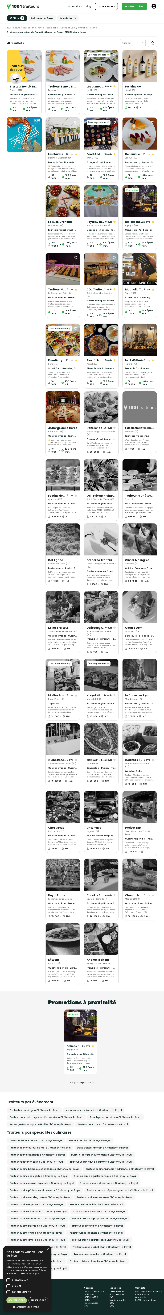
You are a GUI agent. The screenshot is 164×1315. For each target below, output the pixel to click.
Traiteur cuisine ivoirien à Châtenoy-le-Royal (99, 1211)
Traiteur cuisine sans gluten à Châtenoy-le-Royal (39, 1176)
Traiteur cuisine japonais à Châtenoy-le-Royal (95, 1232)
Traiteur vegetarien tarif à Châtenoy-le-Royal (36, 1161)
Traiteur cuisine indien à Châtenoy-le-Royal (97, 1225)
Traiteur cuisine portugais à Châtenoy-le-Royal (37, 1225)
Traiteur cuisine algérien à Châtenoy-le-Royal (36, 1204)
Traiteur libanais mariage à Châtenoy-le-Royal (37, 1154)
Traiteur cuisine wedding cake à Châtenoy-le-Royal (40, 1197)
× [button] (47, 1249)
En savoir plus (32, 1273)
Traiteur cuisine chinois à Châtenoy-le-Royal (36, 1232)
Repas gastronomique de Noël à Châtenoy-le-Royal (40, 1124)
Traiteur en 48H (106, 6)
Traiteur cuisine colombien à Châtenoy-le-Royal (98, 1261)
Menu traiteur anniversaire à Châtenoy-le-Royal (94, 1110)
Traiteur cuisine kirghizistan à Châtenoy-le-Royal (100, 1239)
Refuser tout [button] (38, 1300)
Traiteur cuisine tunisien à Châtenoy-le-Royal (96, 1204)
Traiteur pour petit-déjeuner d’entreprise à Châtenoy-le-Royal (46, 1117)
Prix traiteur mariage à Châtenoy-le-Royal (34, 1110)
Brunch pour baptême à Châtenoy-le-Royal (115, 1117)
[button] (27, 1307)
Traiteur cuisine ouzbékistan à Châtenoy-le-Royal (101, 1247)
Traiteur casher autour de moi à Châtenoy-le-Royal (40, 1147)
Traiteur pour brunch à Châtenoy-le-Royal (103, 1124)
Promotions (75, 6)
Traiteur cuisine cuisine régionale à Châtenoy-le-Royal (42, 1183)
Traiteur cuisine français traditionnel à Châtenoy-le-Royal (120, 1169)
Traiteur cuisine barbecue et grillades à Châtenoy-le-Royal (44, 1169)
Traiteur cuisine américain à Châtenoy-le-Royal (38, 1239)
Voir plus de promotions (82, 1082)
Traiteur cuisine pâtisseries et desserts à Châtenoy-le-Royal (45, 1190)
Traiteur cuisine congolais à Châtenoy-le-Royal (38, 1218)
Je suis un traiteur (134, 6)
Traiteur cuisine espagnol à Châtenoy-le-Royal (99, 1218)
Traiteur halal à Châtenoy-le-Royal (89, 1140)
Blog (88, 6)
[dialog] (27, 1279)
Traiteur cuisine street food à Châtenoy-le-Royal (109, 1183)
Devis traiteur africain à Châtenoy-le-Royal (102, 1147)
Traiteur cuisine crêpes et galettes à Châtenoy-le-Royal (120, 1190)
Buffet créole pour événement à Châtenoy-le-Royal (101, 1154)
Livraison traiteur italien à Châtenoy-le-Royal (36, 1140)
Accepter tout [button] (16, 1300)
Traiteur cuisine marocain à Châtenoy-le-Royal (104, 1197)
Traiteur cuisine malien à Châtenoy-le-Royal (100, 1254)
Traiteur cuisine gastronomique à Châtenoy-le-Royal (105, 1176)
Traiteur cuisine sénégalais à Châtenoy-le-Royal (38, 1211)
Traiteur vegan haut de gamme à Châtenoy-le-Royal (101, 1161)
